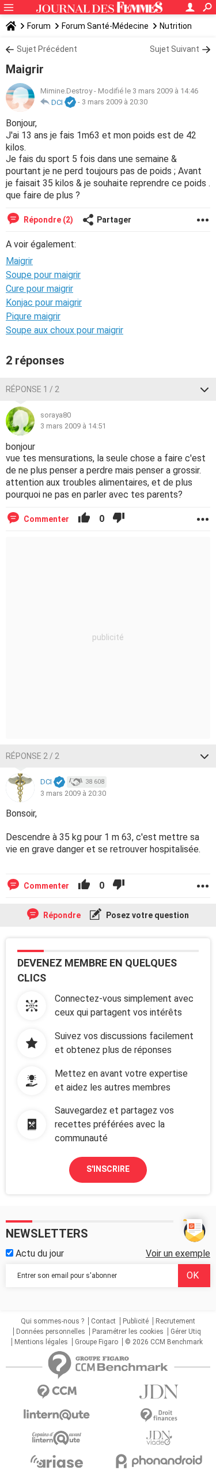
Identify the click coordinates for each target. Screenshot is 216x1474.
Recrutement (175, 1321)
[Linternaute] (57, 1414)
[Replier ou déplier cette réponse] (204, 389)
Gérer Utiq (185, 1332)
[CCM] (57, 1392)
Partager (114, 219)
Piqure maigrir (33, 316)
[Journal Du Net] (159, 1392)
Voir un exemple (178, 1253)
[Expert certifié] (70, 102)
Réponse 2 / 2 (32, 756)
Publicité (136, 1321)
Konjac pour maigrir (44, 302)
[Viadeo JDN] (159, 1438)
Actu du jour (38, 1253)
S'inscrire (108, 1169)
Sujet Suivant (174, 49)
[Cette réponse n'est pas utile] (118, 519)
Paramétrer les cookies (128, 1332)
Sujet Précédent (47, 49)
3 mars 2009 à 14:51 (73, 426)
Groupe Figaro (96, 1342)
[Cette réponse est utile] (84, 519)
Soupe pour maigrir (43, 274)
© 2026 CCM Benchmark (164, 1342)
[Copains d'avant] (57, 1438)
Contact (103, 1321)
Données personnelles (50, 1332)
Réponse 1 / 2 (32, 389)
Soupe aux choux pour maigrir (64, 330)
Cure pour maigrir (39, 288)
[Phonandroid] (159, 1461)
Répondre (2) (47, 219)
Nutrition (176, 26)
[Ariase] (57, 1461)
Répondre (61, 915)
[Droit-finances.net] (159, 1415)
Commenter (45, 519)
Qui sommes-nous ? (52, 1321)
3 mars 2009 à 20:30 (114, 102)
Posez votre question (146, 915)
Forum (39, 26)
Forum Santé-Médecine (105, 26)
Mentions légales (41, 1342)
